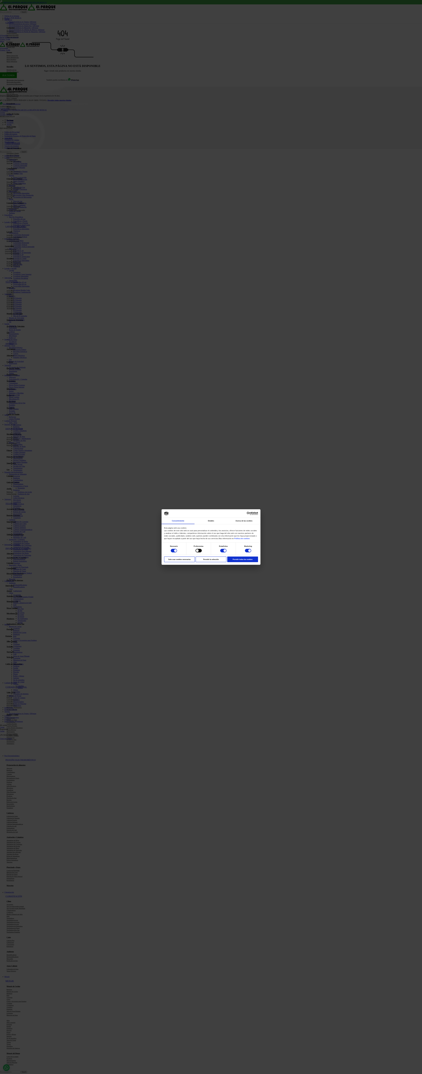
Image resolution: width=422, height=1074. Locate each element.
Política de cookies (242, 538)
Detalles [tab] (211, 521)
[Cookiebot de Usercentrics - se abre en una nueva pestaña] (248, 513)
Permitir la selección (211, 559)
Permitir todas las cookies (243, 559)
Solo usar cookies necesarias (179, 559)
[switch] (199, 550)
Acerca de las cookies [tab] (244, 521)
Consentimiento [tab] (178, 521)
